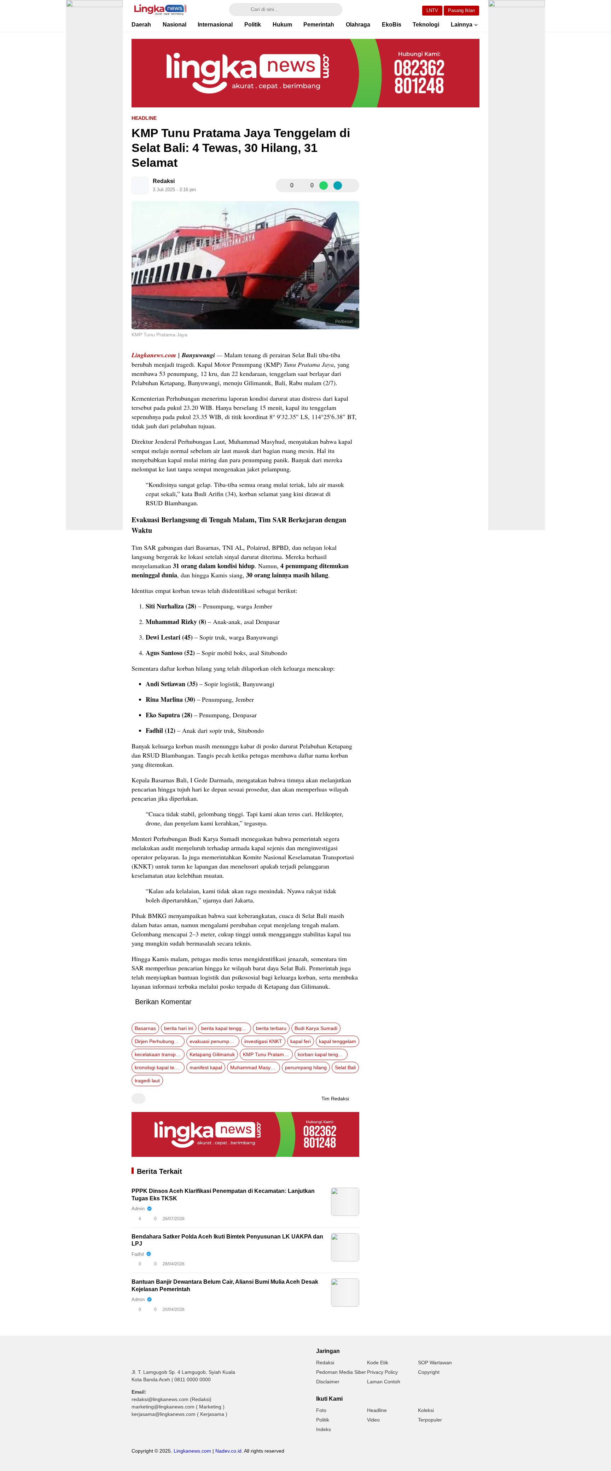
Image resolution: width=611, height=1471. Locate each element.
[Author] (140, 185)
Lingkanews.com (154, 355)
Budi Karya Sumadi (316, 1028)
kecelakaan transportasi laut (160, 1054)
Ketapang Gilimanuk (212, 1054)
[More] (352, 185)
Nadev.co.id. (229, 1451)
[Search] (237, 10)
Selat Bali (345, 1067)
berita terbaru (271, 1028)
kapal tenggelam (337, 1041)
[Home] (386, 9)
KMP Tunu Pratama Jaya (268, 1054)
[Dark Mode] (406, 9)
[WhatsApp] (323, 185)
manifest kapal (206, 1067)
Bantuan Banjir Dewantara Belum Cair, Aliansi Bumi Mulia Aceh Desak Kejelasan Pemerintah (225, 1285)
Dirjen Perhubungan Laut (160, 1041)
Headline (144, 118)
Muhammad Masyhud (254, 1067)
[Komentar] (303, 185)
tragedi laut (147, 1080)
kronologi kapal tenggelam (160, 1067)
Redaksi (164, 181)
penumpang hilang (306, 1067)
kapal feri (300, 1041)
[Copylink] (337, 185)
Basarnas (145, 1028)
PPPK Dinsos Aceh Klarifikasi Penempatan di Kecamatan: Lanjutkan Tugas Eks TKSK (223, 1194)
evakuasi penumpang (214, 1041)
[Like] (283, 185)
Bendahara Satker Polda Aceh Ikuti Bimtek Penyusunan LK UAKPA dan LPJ (227, 1240)
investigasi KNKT (263, 1041)
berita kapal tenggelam (226, 1028)
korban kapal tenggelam (323, 1054)
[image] (345, 1202)
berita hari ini (178, 1028)
